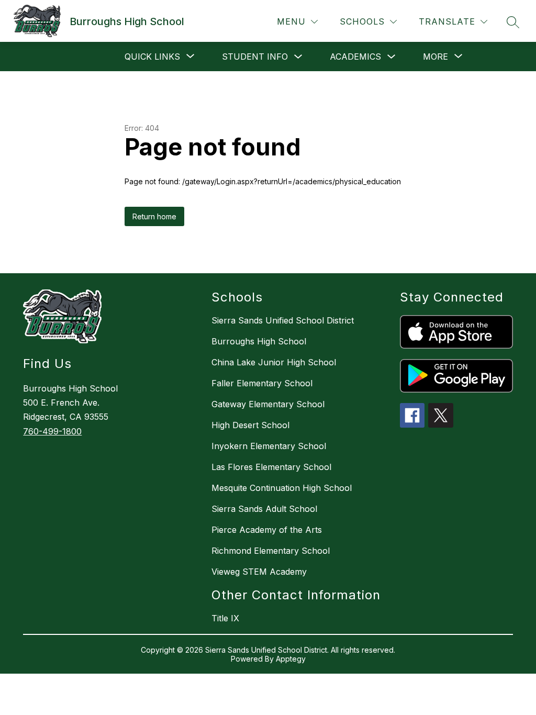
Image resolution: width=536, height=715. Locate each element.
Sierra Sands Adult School (264, 509)
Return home (154, 216)
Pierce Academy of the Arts (266, 529)
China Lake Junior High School (273, 362)
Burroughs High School (258, 341)
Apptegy (291, 658)
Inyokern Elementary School (268, 446)
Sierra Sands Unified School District (282, 320)
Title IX (225, 618)
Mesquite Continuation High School (281, 488)
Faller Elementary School (261, 383)
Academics (355, 56)
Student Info (255, 56)
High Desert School (250, 425)
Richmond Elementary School (270, 550)
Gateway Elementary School (268, 404)
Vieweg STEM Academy (259, 571)
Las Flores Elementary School (271, 467)
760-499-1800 (52, 431)
